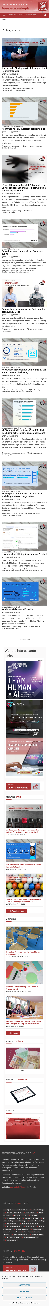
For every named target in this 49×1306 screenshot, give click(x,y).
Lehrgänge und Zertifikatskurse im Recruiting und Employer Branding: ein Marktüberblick (23, 1022)
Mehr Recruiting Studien (16, 911)
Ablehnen (24, 1291)
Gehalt (30, 514)
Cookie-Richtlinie (14, 1303)
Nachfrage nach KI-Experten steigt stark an (23, 128)
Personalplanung (20, 90)
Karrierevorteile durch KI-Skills (17, 609)
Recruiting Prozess (17, 268)
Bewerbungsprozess (18, 453)
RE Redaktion (7, 74)
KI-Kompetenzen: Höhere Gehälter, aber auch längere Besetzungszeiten (22, 495)
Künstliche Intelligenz (8, 212)
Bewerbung (5, 455)
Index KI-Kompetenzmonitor (33, 146)
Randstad (29, 391)
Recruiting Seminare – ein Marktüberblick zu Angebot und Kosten (23, 953)
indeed (32, 329)
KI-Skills (4, 148)
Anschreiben (32, 268)
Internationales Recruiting (30, 1223)
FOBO (28, 211)
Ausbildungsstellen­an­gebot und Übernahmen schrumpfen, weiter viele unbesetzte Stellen (23, 831)
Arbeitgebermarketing (31, 1218)
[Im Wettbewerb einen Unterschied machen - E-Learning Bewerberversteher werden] (24, 775)
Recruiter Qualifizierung (13, 1212)
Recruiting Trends (17, 514)
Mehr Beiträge (13, 1033)
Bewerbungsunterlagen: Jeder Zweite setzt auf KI (23, 252)
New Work (34, 1215)
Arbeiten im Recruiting (20, 1234)
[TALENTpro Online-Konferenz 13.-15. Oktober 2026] (24, 737)
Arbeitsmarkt (16, 146)
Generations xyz (22, 1210)
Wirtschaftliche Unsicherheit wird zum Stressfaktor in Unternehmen (23, 866)
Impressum (37, 1303)
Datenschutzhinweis (26, 1303)
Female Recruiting (37, 1210)
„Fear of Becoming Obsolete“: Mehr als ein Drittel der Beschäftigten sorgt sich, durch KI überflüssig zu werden (24, 188)
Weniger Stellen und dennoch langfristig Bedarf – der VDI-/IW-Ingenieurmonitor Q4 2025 (24, 900)
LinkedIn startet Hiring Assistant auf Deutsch (24, 554)
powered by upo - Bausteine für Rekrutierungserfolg (21, 15)
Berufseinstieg (35, 390)
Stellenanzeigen (13, 148)
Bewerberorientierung (8, 270)
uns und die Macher (18, 1187)
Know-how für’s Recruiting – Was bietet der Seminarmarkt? (22, 988)
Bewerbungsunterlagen (23, 270)
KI (32, 88)
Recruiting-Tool (38, 570)
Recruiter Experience (12, 1237)
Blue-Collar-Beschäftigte (31, 1237)
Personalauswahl (37, 1234)
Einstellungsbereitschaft (22, 88)
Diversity (26, 1232)
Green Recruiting (11, 1240)
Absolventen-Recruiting (11, 390)
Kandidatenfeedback (12, 1232)
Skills (17, 628)
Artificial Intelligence (36, 453)
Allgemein (7, 88)
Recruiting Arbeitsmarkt (13, 1226)
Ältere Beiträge (24, 639)
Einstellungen (24, 1298)
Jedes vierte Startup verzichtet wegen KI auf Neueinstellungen (24, 69)
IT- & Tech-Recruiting (18, 329)
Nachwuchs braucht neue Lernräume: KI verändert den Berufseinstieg (24, 371)
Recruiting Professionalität (23, 570)
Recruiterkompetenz (22, 272)
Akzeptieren (24, 1285)
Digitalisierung (16, 211)
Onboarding (21, 1221)
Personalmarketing (7, 90)
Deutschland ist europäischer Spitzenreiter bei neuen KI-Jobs (23, 310)
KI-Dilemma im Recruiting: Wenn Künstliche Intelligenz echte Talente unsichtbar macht (24, 431)
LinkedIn (31, 569)
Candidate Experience (13, 1218)
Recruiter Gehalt (37, 1229)
